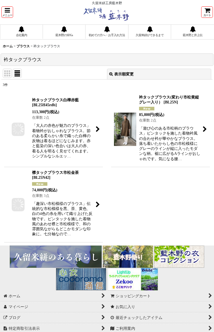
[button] (7, 12)
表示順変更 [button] (124, 74)
